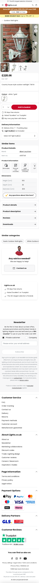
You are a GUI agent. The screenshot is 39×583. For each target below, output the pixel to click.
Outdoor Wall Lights (11, 20)
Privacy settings (7, 563)
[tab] (19, 412)
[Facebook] (13, 558)
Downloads (8, 224)
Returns (5, 417)
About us (5, 439)
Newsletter (6, 443)
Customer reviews (9, 457)
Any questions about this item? (21, 195)
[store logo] (12, 5)
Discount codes (8, 450)
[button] (4, 67)
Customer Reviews (12, 529)
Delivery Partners (11, 515)
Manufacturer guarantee (12, 428)
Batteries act (25, 566)
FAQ (3, 402)
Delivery (5, 413)
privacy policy (24, 380)
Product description (12, 211)
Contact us (6, 409)
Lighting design (14, 454)
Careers (5, 461)
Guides (14, 465)
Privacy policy (7, 480)
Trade (4, 454)
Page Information (11, 471)
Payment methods (9, 420)
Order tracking (8, 406)
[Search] (32, 5)
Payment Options (11, 490)
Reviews (6, 218)
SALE (18, 12)
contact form (18, 378)
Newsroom (14, 461)
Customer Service (11, 397)
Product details (10, 205)
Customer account (9, 424)
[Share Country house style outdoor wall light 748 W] (35, 30)
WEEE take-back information (20, 569)
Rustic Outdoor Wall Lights (12, 241)
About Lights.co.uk (12, 434)
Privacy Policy (15, 566)
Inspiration (6, 465)
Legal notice (7, 483)
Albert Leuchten (25, 151)
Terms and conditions (10, 476)
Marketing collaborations (12, 446)
